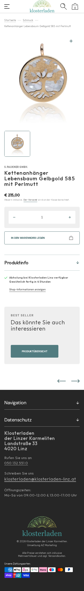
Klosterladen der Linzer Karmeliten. (47, 541)
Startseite (10, 20)
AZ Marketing (49, 545)
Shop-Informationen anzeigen (27, 289)
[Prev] (61, 381)
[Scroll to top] (78, 585)
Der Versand (30, 199)
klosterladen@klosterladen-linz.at (40, 479)
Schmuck (28, 20)
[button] (7, 7)
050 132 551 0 (16, 463)
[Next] (75, 381)
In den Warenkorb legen (28, 238)
